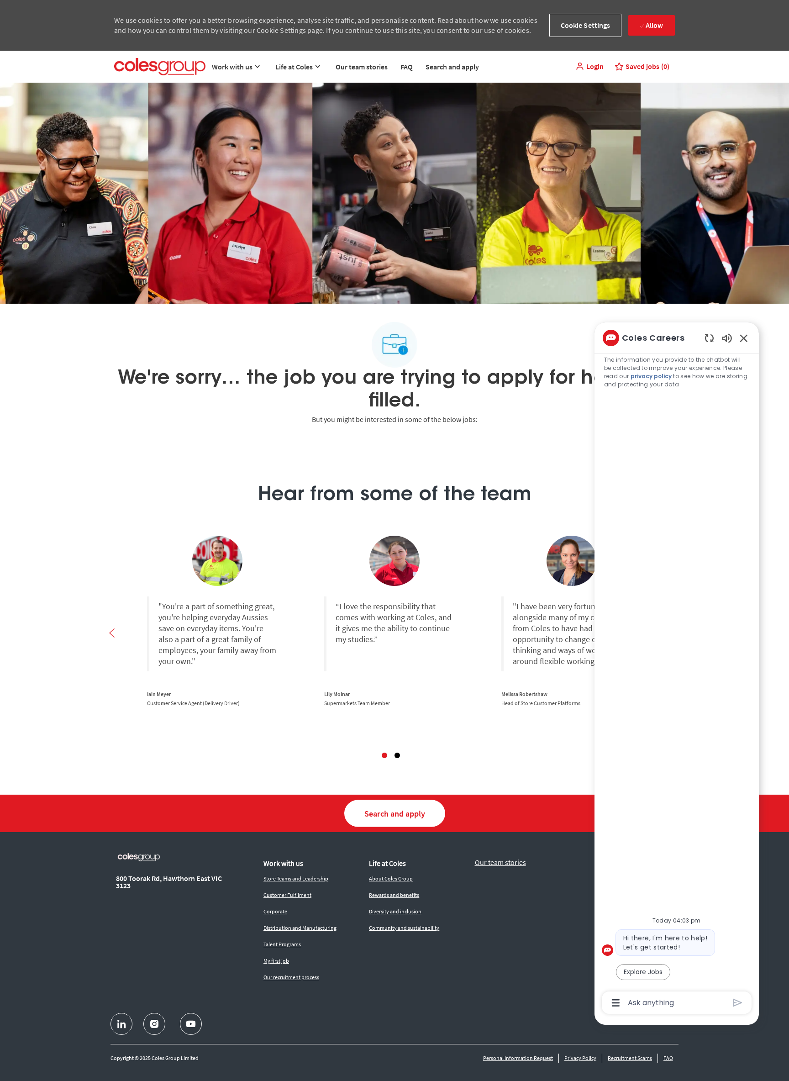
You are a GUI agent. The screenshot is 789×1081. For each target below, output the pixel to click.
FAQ (406, 66)
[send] (737, 1002)
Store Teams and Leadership (295, 878)
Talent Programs (282, 944)
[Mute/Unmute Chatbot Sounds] (727, 337)
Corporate (275, 911)
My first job (276, 960)
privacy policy (651, 376)
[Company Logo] (159, 66)
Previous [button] (111, 633)
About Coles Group (391, 878)
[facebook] (121, 1024)
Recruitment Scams (630, 1058)
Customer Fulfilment (287, 894)
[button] (589, 66)
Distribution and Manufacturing (300, 927)
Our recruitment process (291, 977)
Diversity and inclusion (395, 911)
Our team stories (362, 66)
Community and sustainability (404, 927)
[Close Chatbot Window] (744, 338)
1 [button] (384, 755)
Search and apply (452, 66)
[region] (676, 670)
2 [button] (397, 755)
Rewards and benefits (394, 894)
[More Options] (615, 1002)
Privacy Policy (580, 1058)
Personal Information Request (518, 1058)
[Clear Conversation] (709, 338)
